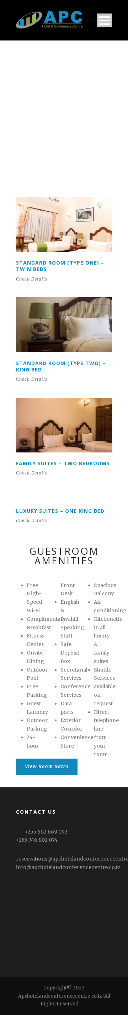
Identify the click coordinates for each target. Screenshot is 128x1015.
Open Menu (104, 20)
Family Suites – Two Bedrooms (63, 463)
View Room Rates (47, 767)
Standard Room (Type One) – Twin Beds (60, 265)
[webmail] (83, 1004)
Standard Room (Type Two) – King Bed (61, 366)
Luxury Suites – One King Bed (60, 511)
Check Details (31, 279)
